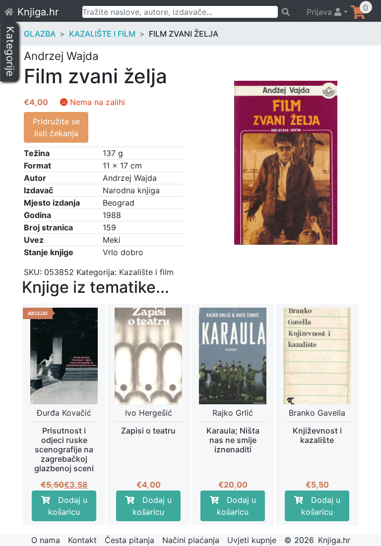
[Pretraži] (287, 11)
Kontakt (82, 540)
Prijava (320, 12)
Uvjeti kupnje (251, 540)
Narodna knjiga (131, 190)
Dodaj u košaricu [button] (67, 506)
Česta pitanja (129, 540)
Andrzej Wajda (130, 178)
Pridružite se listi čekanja (56, 127)
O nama (45, 540)
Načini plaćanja (190, 540)
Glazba (40, 34)
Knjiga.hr (38, 12)
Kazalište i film (102, 34)
